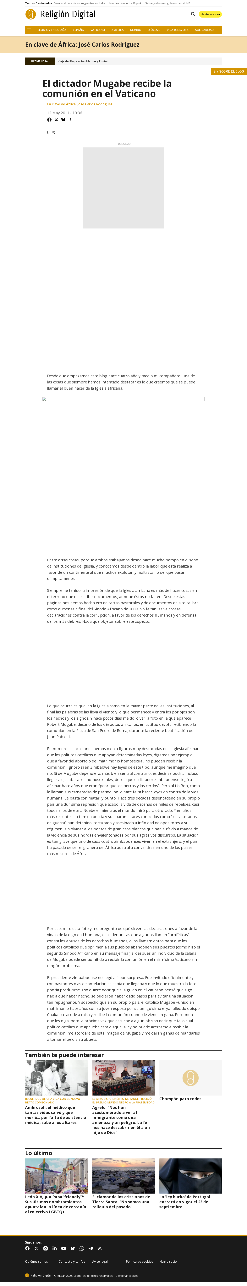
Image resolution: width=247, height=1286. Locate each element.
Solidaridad (204, 30)
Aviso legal (100, 1262)
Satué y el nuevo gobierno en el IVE (167, 3)
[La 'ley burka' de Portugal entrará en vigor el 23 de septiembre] (190, 1176)
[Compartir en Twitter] (56, 119)
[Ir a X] (37, 1248)
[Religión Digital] (60, 14)
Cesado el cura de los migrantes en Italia (79, 3)
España (78, 30)
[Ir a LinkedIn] (55, 1248)
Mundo (135, 30)
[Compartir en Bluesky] (63, 119)
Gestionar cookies (127, 1276)
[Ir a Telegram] (92, 1248)
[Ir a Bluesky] (73, 1248)
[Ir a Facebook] (28, 1248)
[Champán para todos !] (190, 1078)
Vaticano (98, 30)
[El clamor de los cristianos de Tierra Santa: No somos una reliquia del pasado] (123, 1176)
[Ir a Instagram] (46, 1248)
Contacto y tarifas (72, 1262)
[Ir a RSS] (101, 1248)
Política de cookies (139, 1262)
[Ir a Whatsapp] (83, 1248)
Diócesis (154, 30)
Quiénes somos (36, 1262)
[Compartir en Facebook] (49, 119)
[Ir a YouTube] (64, 1248)
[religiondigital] (38, 1275)
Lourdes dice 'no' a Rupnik (125, 3)
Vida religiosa (178, 30)
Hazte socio (168, 1262)
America (118, 30)
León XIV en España (52, 30)
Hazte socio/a (210, 14)
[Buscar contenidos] (192, 14)
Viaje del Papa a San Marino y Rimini (82, 61)
